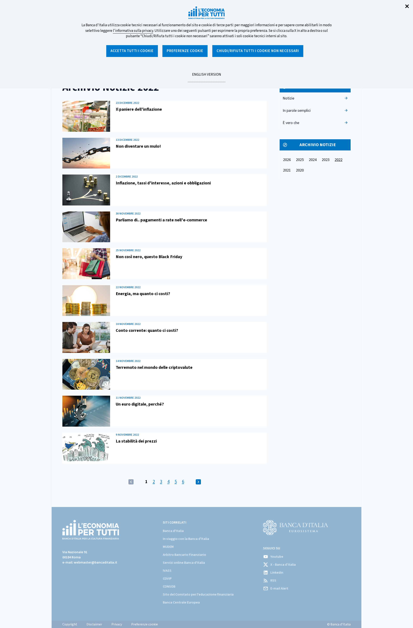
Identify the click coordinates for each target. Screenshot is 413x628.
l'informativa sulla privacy (133, 30)
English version (206, 77)
